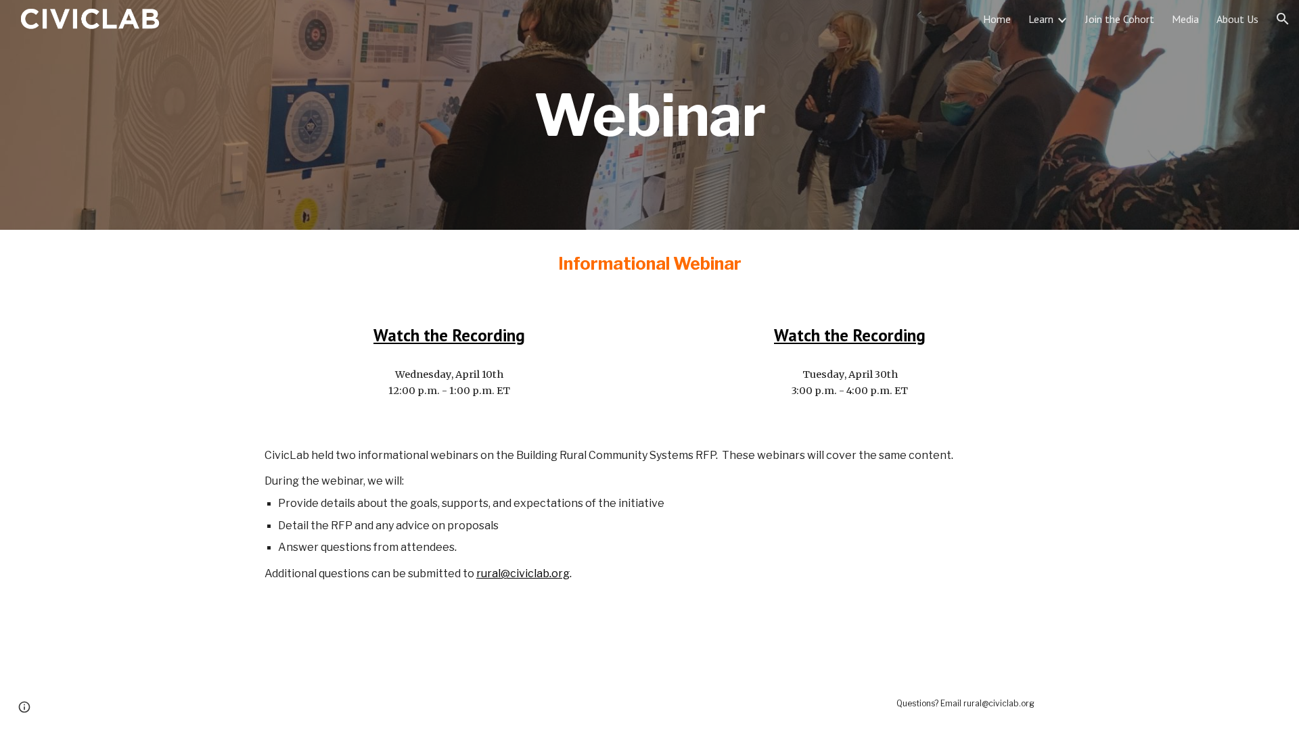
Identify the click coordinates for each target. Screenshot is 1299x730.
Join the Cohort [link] (1119, 19)
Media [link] (1185, 19)
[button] (1283, 19)
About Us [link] (1237, 19)
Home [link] (997, 19)
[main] (649, 114)
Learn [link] (1040, 19)
